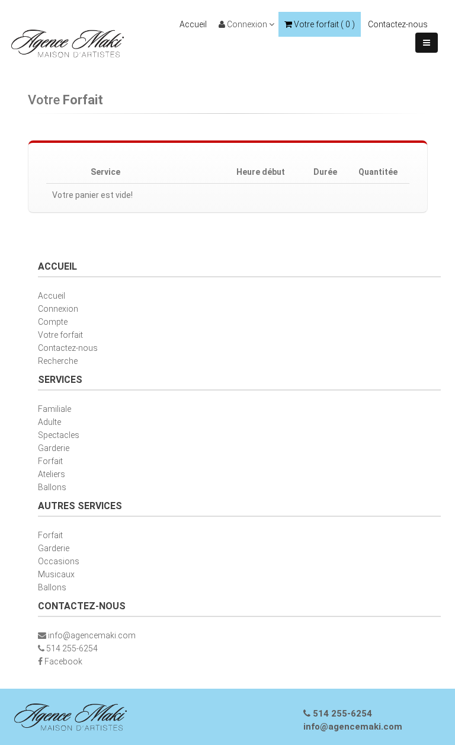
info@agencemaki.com (92, 635)
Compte (53, 322)
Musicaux (56, 574)
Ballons (52, 487)
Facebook (63, 661)
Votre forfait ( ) (323, 24)
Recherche (58, 361)
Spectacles (58, 435)
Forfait (50, 461)
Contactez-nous (398, 24)
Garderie (53, 448)
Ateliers (51, 474)
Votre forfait (60, 335)
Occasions (58, 561)
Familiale (54, 409)
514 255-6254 (72, 648)
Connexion (247, 24)
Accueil (193, 24)
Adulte (49, 422)
